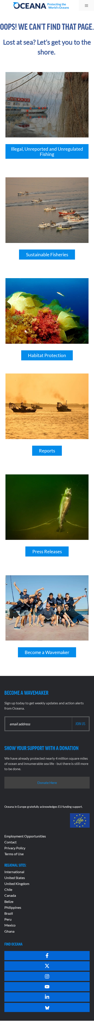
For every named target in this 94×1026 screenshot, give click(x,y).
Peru (8, 919)
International (14, 872)
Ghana (9, 931)
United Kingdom (16, 883)
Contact (10, 842)
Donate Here (47, 782)
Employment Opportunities (25, 836)
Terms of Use (14, 854)
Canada (10, 895)
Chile (8, 889)
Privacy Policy (14, 848)
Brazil (8, 913)
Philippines (12, 907)
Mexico (10, 925)
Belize (8, 901)
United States (14, 878)
